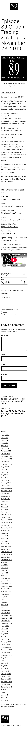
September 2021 (6, 591)
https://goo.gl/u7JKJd (9, 233)
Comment (5, 335)
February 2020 (6, 642)
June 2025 (4, 472)
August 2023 (5, 530)
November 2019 (6, 650)
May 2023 (4, 538)
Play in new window (15, 290)
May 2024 (4, 506)
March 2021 (5, 607)
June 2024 (4, 504)
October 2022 (5, 557)
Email (3, 364)
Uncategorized (15, 314)
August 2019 (5, 658)
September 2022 (6, 560)
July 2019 (4, 660)
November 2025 (6, 459)
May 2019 (4, 666)
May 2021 (4, 602)
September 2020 (6, 623)
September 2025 (6, 464)
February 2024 (6, 514)
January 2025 (5, 485)
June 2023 (4, 536)
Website (4, 374)
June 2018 (4, 695)
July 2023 (4, 533)
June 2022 (4, 568)
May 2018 (4, 697)
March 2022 (5, 575)
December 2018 (6, 679)
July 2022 (4, 565)
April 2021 (4, 605)
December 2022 (6, 552)
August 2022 (5, 562)
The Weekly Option (8, 93)
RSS (10, 297)
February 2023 (6, 546)
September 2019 (6, 655)
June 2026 (4, 440)
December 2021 (6, 583)
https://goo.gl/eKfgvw (9, 240)
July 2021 (4, 597)
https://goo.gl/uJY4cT (15, 199)
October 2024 (5, 493)
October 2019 (5, 652)
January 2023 (5, 549)
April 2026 (4, 446)
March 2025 (5, 480)
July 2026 (4, 438)
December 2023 (6, 520)
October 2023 (5, 525)
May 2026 (4, 443)
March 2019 (5, 671)
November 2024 (6, 491)
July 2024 (4, 501)
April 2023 (4, 541)
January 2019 (5, 676)
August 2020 (5, 626)
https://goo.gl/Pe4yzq (13, 213)
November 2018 (6, 682)
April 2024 (4, 509)
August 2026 (5, 435)
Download (4, 293)
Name (3, 354)
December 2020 (6, 615)
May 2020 (4, 634)
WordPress (18, 725)
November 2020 (6, 618)
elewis (5, 312)
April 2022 (4, 573)
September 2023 (6, 528)
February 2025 (6, 483)
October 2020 (5, 620)
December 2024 (6, 488)
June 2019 (4, 663)
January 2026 (5, 453)
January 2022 (5, 581)
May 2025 (4, 475)
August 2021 (5, 594)
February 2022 (6, 578)
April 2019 (4, 668)
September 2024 (6, 496)
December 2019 (6, 647)
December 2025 (6, 456)
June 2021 (4, 599)
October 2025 (5, 461)
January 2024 (5, 517)
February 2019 (6, 674)
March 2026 (5, 448)
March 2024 (5, 512)
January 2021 (5, 613)
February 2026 (6, 451)
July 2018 (4, 692)
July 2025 (4, 469)
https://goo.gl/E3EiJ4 (15, 206)
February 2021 (6, 610)
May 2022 (4, 570)
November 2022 (6, 554)
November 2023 (6, 522)
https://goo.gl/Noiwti (16, 220)
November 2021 (6, 586)
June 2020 (4, 631)
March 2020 (5, 639)
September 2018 (6, 687)
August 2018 (5, 689)
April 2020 (4, 636)
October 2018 (5, 684)
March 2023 (5, 544)
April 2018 (4, 700)
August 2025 (5, 467)
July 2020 (4, 628)
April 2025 (4, 477)
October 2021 (5, 589)
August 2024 (5, 499)
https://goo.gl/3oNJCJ (9, 227)
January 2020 (5, 644)
